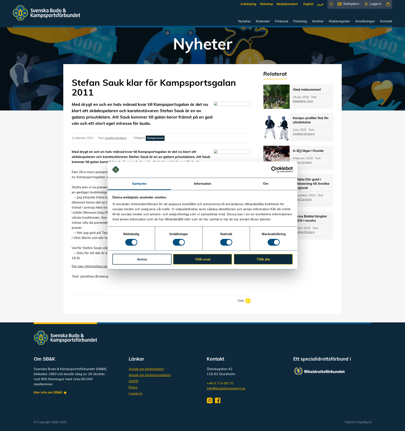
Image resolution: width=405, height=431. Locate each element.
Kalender (263, 21)
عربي (320, 4)
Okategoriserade (155, 138)
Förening (300, 21)
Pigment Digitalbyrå (358, 422)
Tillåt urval (202, 259)
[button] (349, 4)
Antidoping (248, 4)
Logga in (135, 393)
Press (133, 387)
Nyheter (244, 21)
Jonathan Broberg (116, 138)
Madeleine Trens (303, 101)
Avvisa (142, 259)
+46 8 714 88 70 (220, 383)
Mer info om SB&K (48, 392)
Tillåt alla (263, 259)
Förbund (281, 21)
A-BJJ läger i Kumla (308, 151)
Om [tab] (265, 183)
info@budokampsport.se (226, 388)
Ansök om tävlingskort (146, 369)
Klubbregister (339, 21)
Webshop (266, 4)
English (308, 4)
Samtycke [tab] (139, 183)
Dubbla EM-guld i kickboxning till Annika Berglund (311, 184)
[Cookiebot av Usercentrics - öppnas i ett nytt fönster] (274, 169)
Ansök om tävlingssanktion (150, 375)
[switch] (179, 242)
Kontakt (386, 21)
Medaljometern (287, 4)
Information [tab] (202, 183)
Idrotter (318, 21)
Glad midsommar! (307, 90)
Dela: (241, 300)
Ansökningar (365, 21)
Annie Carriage (302, 162)
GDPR (133, 381)
